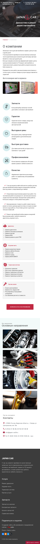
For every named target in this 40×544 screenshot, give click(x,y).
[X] (11, 534)
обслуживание (18, 525)
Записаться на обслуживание (20, 307)
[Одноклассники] (5, 534)
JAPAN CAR (7, 458)
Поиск (4, 530)
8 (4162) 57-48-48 (30, 2)
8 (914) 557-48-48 (22, 429)
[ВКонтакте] (3, 534)
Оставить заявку (33, 542)
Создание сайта (7, 525)
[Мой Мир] (8, 534)
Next (34, 88)
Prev (6, 88)
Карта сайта (11, 530)
